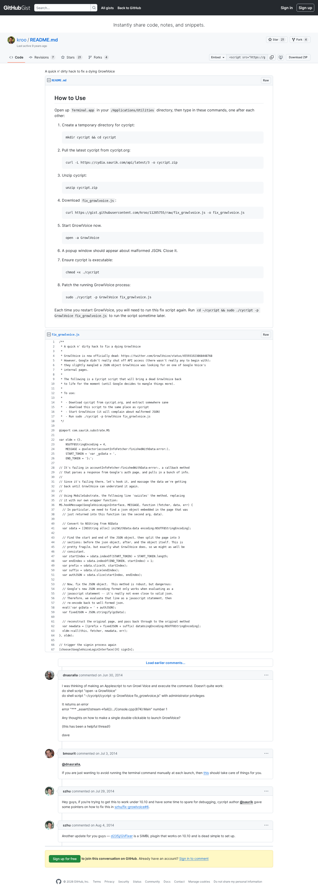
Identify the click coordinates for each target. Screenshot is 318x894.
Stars (74, 57)
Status (137, 881)
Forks (100, 57)
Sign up (305, 7)
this (206, 773)
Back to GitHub (129, 8)
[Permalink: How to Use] (51, 98)
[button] (272, 57)
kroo (22, 40)
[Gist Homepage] (17, 7)
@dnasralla (71, 764)
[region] (159, 206)
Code (19, 57)
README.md (44, 40)
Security (123, 881)
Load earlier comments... (165, 663)
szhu (67, 791)
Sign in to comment (194, 858)
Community (152, 881)
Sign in (287, 7)
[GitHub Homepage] (58, 882)
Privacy (110, 881)
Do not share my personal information (238, 881)
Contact (179, 881)
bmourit (69, 753)
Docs (167, 881)
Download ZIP (298, 57)
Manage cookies (199, 881)
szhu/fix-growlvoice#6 (132, 807)
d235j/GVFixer (122, 836)
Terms (97, 881)
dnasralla (70, 675)
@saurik (246, 802)
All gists (107, 8)
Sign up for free (65, 859)
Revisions (44, 57)
